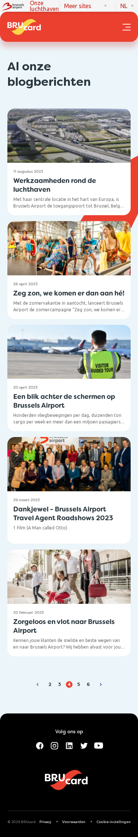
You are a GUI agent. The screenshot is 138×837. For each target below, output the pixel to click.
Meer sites (77, 6)
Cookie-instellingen (113, 822)
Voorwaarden (73, 822)
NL (123, 6)
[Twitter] (83, 745)
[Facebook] (39, 745)
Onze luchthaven (44, 6)
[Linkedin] (69, 745)
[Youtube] (98, 745)
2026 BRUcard (23, 822)
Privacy (45, 822)
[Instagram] (54, 745)
